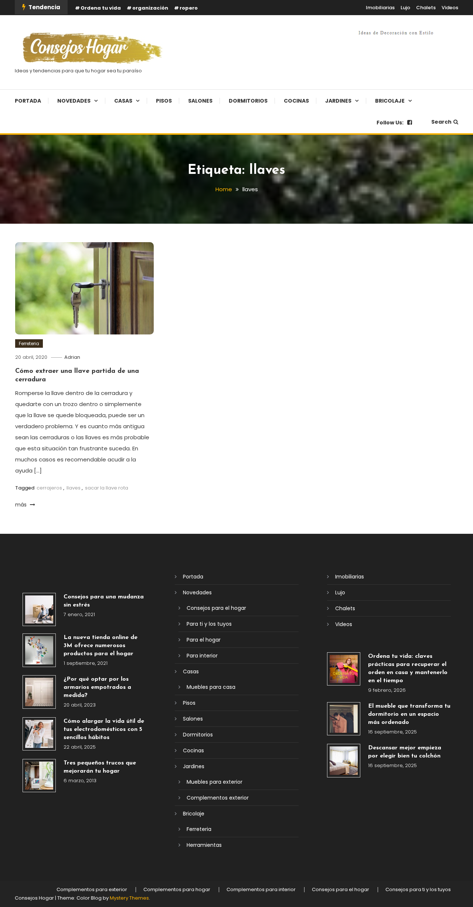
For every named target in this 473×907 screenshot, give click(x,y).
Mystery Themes (129, 897)
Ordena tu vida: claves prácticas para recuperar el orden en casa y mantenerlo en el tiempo (408, 668)
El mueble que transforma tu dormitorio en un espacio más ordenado (409, 714)
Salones (200, 100)
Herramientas (204, 845)
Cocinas (296, 100)
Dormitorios (248, 100)
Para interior (202, 655)
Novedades (74, 100)
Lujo (405, 7)
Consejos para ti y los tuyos (418, 889)
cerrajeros (49, 487)
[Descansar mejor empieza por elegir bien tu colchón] (343, 760)
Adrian (72, 357)
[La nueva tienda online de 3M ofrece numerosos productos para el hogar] (39, 650)
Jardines (338, 100)
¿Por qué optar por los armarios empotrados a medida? (97, 687)
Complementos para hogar (176, 889)
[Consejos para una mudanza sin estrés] (39, 609)
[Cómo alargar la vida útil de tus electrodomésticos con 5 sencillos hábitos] (39, 733)
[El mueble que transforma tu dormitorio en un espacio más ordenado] (343, 718)
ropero (189, 7)
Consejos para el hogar (216, 608)
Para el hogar (204, 639)
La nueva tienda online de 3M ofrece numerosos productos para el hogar (100, 646)
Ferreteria (29, 343)
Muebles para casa (211, 687)
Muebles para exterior (214, 782)
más (21, 504)
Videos (450, 7)
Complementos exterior (218, 797)
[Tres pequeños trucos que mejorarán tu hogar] (39, 775)
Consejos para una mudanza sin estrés (104, 601)
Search (441, 122)
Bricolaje (390, 100)
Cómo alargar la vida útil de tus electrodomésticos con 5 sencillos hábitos (104, 729)
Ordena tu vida (101, 7)
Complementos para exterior (92, 889)
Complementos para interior (261, 889)
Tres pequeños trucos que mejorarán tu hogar (100, 767)
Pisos (164, 100)
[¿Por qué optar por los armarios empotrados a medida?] (39, 691)
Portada (28, 100)
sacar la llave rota (106, 487)
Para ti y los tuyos (209, 624)
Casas (123, 100)
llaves (74, 487)
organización (150, 7)
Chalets (426, 7)
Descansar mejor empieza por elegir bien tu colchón (404, 752)
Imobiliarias (380, 7)
